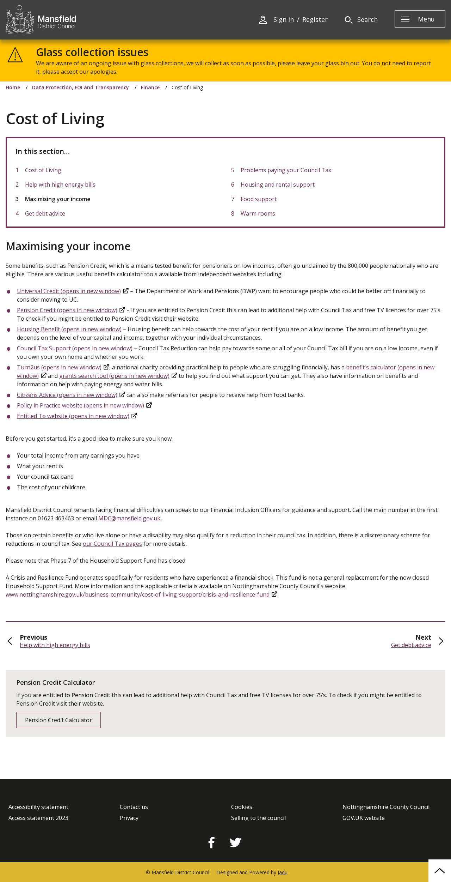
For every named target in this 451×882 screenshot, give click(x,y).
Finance (150, 87)
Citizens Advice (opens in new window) (67, 395)
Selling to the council (258, 818)
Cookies (241, 807)
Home (13, 87)
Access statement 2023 (38, 818)
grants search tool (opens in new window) (114, 376)
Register (315, 20)
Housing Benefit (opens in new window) (69, 329)
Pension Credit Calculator (58, 720)
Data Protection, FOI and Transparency (80, 87)
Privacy (129, 818)
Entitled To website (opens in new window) (73, 416)
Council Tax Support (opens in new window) (74, 348)
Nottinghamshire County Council (386, 807)
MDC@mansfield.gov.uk (129, 518)
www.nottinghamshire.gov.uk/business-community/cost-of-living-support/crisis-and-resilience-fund (138, 594)
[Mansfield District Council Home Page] (41, 19)
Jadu (283, 872)
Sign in (283, 20)
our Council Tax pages (112, 544)
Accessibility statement (38, 807)
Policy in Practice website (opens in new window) (80, 405)
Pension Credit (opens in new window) (67, 310)
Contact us (134, 807)
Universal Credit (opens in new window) (69, 291)
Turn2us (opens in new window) (59, 367)
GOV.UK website (363, 818)
